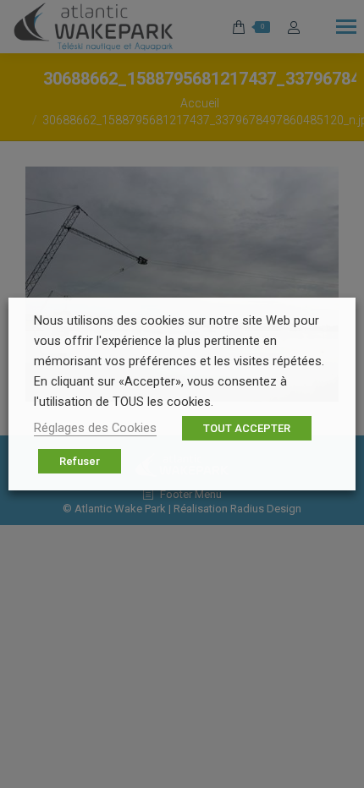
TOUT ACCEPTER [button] (246, 428)
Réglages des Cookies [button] (95, 427)
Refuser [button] (79, 461)
